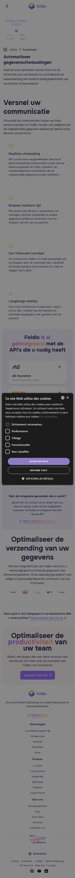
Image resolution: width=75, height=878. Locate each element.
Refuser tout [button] (38, 470)
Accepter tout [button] (38, 461)
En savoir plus (49, 416)
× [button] (67, 397)
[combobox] (62, 398)
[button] (37, 479)
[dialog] (37, 439)
